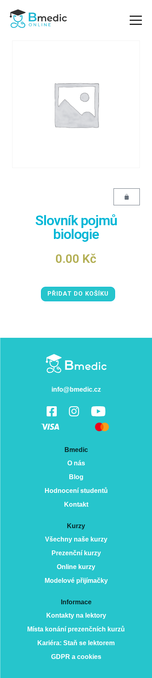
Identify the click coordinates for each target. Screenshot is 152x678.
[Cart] (126, 196)
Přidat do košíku (78, 293)
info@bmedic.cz (76, 389)
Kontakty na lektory (76, 615)
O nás (76, 463)
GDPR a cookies (76, 656)
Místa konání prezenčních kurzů (76, 629)
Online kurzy (76, 566)
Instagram (74, 411)
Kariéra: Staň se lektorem (76, 643)
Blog (76, 476)
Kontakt (76, 504)
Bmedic (76, 363)
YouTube (98, 411)
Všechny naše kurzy (76, 539)
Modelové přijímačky (76, 580)
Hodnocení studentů (76, 490)
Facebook (52, 411)
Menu (136, 20)
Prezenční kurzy (76, 553)
